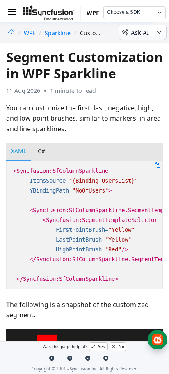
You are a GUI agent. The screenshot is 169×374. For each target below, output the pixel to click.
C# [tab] (41, 151)
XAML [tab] (18, 151)
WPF (30, 33)
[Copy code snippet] (157, 164)
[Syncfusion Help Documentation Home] (51, 14)
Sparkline (58, 33)
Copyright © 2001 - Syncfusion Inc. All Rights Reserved (84, 369)
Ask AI (140, 32)
